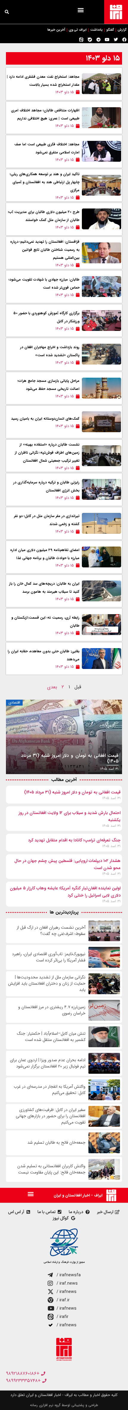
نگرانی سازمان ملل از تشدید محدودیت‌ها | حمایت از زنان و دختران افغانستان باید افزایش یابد (46, 983)
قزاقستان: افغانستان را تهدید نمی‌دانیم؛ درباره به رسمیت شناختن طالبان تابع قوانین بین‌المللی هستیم (44, 250)
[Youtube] (107, 39)
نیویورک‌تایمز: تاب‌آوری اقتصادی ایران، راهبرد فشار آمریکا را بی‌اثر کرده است (48, 957)
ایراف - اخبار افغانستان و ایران (78, 1195)
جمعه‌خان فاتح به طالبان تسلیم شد (56, 1143)
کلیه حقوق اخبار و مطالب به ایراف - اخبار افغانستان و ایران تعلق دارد (64, 1395)
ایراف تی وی (78, 29)
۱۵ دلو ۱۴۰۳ (103, 58)
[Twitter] (115, 39)
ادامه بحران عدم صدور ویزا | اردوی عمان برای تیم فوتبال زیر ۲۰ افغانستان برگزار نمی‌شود (47, 1063)
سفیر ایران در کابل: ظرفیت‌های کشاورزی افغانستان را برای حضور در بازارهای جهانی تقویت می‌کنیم (50, 1116)
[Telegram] (98, 39)
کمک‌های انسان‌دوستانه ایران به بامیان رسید (45, 418)
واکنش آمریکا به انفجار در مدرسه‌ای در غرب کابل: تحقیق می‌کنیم (49, 1090)
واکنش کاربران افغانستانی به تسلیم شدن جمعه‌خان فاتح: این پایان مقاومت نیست (51, 1169)
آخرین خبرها (56, 29)
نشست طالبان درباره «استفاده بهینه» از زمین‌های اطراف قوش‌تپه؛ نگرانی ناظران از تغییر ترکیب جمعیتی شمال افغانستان (47, 452)
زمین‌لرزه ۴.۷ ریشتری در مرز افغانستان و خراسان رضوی (51, 1010)
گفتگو (110, 29)
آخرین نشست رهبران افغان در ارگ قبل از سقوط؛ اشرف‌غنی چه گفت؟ (51, 931)
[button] (80, 10)
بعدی (52, 687)
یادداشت (96, 29)
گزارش (122, 29)
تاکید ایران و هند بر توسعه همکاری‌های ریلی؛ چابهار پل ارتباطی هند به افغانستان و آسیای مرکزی (44, 182)
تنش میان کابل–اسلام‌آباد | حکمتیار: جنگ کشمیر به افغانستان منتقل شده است (51, 1037)
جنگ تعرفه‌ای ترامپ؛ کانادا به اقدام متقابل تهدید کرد (74, 840)
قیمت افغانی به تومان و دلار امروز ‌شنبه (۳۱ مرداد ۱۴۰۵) (72, 792)
